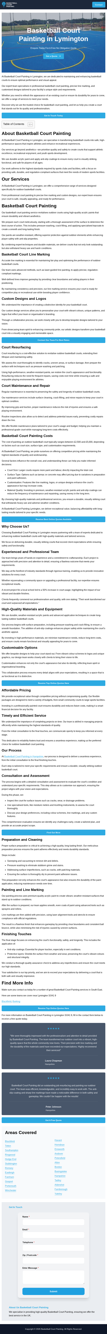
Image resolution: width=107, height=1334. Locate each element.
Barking (16, 1001)
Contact (99, 5)
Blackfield (6, 1001)
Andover (59, 1153)
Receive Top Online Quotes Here (53, 683)
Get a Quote (51, 56)
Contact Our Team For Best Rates (53, 340)
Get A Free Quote (53, 1120)
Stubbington (11, 1163)
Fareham (9, 1177)
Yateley (58, 1194)
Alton (57, 1162)
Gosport (9, 1181)
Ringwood (10, 1155)
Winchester (10, 1190)
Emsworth (60, 1149)
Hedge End (10, 1159)
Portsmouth (10, 1186)
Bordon (58, 1167)
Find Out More (53, 832)
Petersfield (60, 1158)
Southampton (11, 1150)
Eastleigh (9, 1172)
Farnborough (61, 1189)
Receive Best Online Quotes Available (53, 519)
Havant (58, 1140)
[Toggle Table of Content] (29, 124)
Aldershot (59, 1185)
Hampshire (60, 1176)
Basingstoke (61, 1171)
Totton (8, 1146)
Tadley (58, 1180)
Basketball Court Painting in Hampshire (23, 756)
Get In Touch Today (53, 115)
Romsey (9, 1168)
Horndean (60, 1145)
